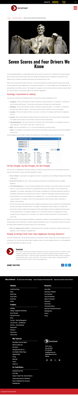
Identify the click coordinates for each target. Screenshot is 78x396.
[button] (62, 265)
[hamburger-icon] (75, 2)
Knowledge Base (48, 311)
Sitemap (47, 356)
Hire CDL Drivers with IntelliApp (24, 279)
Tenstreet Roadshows (49, 296)
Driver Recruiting (17, 18)
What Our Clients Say (17, 345)
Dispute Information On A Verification (21, 378)
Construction (47, 304)
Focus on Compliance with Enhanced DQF (43, 279)
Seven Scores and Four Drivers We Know (63, 279)
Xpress (11, 318)
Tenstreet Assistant (15, 315)
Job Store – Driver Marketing (17, 325)
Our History (15, 347)
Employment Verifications (55, 2)
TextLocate (12, 330)
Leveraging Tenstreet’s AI (18, 349)
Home (9, 18)
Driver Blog (15, 373)
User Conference (48, 294)
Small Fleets (13, 299)
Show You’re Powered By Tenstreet (52, 308)
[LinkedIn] (46, 360)
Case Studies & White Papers (19, 352)
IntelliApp (12, 308)
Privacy (46, 316)
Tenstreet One (13, 335)
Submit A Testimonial (49, 299)
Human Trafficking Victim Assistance (21, 381)
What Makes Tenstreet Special (19, 342)
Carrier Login (64, 2)
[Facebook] (51, 360)
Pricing (14, 357)
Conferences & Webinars (50, 292)
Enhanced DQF (13, 327)
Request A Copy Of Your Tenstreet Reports (22, 376)
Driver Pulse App (14, 313)
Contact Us (47, 2)
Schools (12, 301)
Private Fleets (13, 296)
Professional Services (49, 306)
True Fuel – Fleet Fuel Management (18, 320)
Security (46, 313)
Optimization (13, 294)
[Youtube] (59, 360)
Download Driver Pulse (17, 371)
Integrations (47, 301)
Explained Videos (16, 354)
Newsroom (14, 359)
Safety (11, 292)
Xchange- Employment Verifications (18, 311)
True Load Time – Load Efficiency (17, 323)
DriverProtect (13, 332)
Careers (14, 361)
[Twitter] (55, 360)
